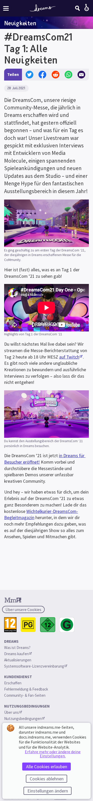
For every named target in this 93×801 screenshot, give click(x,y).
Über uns (11, 712)
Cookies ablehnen (47, 779)
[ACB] (28, 624)
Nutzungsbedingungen (23, 718)
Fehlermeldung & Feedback (26, 689)
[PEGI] (10, 624)
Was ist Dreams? (17, 647)
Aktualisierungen (17, 659)
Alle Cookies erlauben (46, 767)
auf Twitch (69, 357)
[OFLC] (67, 624)
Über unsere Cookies (23, 609)
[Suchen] (77, 8)
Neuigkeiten (20, 23)
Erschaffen (12, 682)
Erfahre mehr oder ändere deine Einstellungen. (53, 754)
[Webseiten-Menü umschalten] (6, 8)
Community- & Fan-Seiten (24, 695)
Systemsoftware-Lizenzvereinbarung (34, 666)
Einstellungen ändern (47, 791)
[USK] (47, 624)
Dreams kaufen (16, 653)
